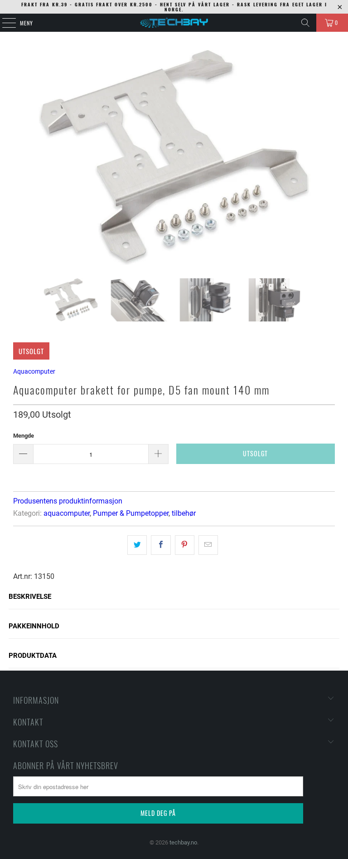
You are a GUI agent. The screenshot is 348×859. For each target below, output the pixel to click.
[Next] (328, 157)
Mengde (23, 435)
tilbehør (184, 513)
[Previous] (20, 157)
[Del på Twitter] (137, 544)
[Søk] (305, 23)
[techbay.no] (174, 23)
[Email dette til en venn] (208, 544)
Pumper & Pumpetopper (131, 513)
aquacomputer (67, 513)
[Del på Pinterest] (184, 544)
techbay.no (183, 842)
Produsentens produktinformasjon (67, 501)
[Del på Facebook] (160, 544)
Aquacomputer (34, 371)
